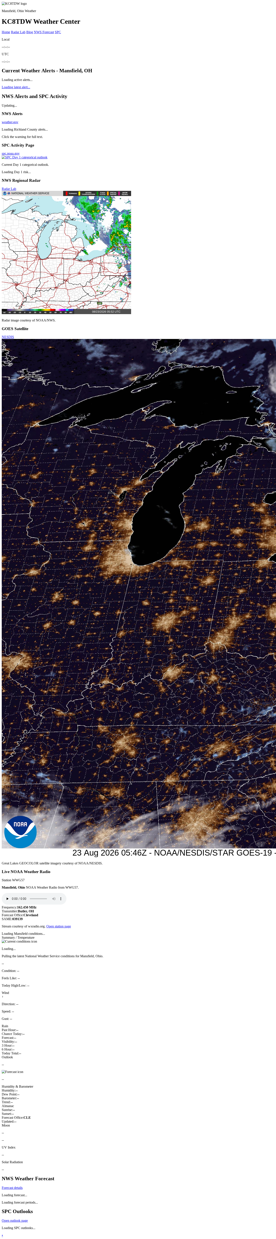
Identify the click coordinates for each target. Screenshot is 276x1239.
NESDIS (8, 337)
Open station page (58, 926)
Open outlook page (15, 1220)
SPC (58, 32)
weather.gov (10, 122)
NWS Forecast (44, 32)
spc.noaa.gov (11, 153)
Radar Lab (18, 32)
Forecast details (12, 1188)
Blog (29, 32)
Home (6, 32)
